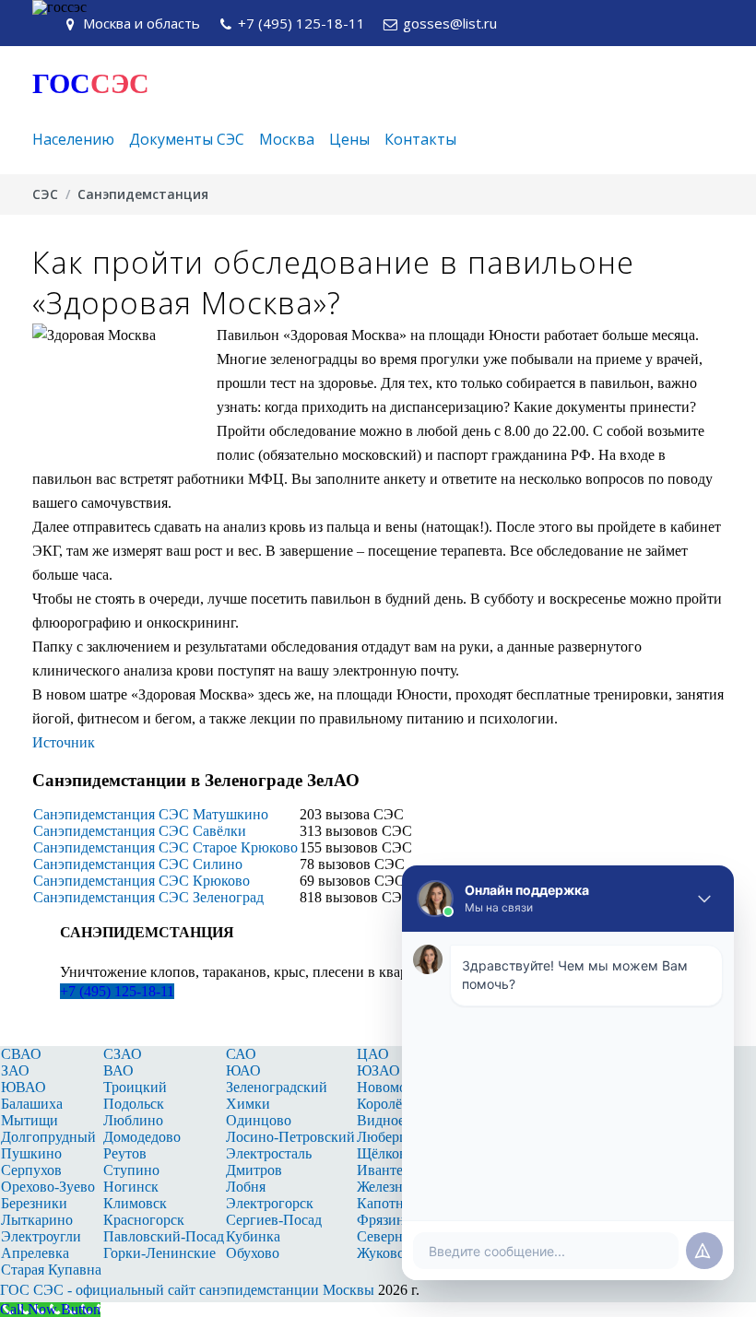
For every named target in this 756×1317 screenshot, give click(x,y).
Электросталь (269, 1153)
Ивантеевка (394, 1170)
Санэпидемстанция (142, 194)
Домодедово (142, 1137)
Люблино (133, 1120)
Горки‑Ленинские (159, 1253)
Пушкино (31, 1153)
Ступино (131, 1170)
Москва (286, 139)
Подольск (133, 1103)
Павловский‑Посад (163, 1236)
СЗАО (122, 1054)
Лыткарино (37, 1220)
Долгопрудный (48, 1137)
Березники (34, 1203)
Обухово (252, 1253)
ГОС (90, 83)
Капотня (383, 1203)
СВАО (21, 1054)
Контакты (420, 139)
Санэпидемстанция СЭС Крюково (141, 880)
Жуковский (392, 1253)
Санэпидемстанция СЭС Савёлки (139, 831)
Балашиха (32, 1103)
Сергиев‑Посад (274, 1220)
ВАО (118, 1070)
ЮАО (243, 1070)
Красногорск (143, 1220)
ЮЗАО (378, 1070)
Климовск (135, 1203)
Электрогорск (269, 1203)
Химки (248, 1103)
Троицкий (135, 1087)
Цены (349, 139)
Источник (63, 742)
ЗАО (15, 1070)
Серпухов (31, 1170)
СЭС (45, 194)
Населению (73, 139)
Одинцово (258, 1120)
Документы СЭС (186, 139)
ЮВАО (23, 1087)
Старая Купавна (51, 1269)
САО (241, 1054)
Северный (389, 1236)
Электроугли (41, 1236)
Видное (381, 1120)
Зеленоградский (276, 1087)
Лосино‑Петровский (290, 1137)
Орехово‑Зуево (48, 1186)
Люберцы (387, 1137)
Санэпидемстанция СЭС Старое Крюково (165, 847)
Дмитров (254, 1170)
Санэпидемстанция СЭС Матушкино (150, 814)
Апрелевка (35, 1253)
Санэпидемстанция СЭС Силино (137, 864)
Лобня (246, 1186)
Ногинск (131, 1186)
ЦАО (373, 1054)
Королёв (383, 1103)
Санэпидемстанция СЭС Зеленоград (148, 897)
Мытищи (29, 1120)
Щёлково (385, 1153)
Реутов (125, 1153)
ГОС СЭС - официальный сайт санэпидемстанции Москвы (187, 1290)
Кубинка (253, 1236)
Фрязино (384, 1220)
